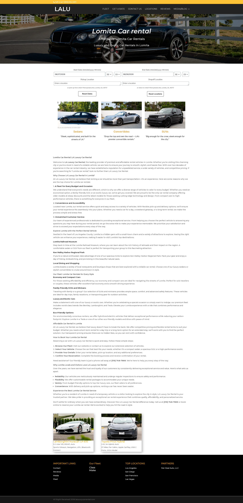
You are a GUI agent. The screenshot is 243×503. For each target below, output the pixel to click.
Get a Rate (118, 9)
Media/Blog (180, 9)
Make (92, 470)
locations (151, 9)
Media (56, 475)
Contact (56, 468)
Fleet (106, 9)
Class (92, 467)
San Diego (130, 472)
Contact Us (135, 9)
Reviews (165, 9)
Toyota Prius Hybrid (113, 441)
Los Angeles (131, 468)
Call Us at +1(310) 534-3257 (65, 2)
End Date (155, 70)
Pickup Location (87, 79)
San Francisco (131, 475)
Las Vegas (129, 479)
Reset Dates (87, 94)
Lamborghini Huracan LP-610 (70, 441)
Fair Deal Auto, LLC (170, 468)
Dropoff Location (155, 79)
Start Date (87, 70)
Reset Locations (155, 94)
